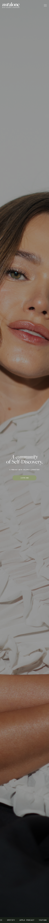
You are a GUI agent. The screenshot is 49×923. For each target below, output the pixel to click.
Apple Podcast (18, 920)
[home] (13, 5)
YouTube (34, 920)
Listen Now (24, 478)
